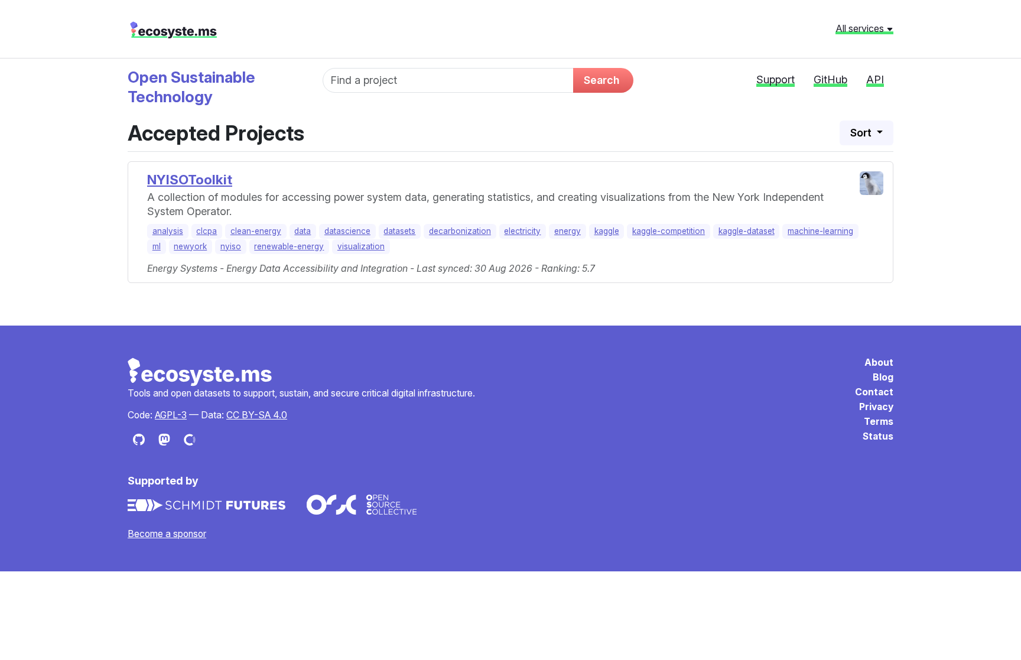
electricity (522, 231)
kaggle (606, 231)
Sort (862, 132)
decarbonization (460, 231)
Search (601, 80)
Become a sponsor (167, 533)
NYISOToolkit (189, 179)
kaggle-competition (668, 231)
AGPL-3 (171, 415)
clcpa (206, 231)
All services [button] (860, 28)
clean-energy (255, 231)
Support (775, 79)
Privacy (876, 406)
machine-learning (820, 231)
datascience (347, 231)
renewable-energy (289, 246)
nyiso (230, 246)
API (875, 79)
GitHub (830, 79)
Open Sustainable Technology (191, 87)
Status (878, 436)
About (878, 362)
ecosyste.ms (173, 30)
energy (567, 231)
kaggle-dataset (746, 231)
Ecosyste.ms (200, 372)
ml (156, 246)
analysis (167, 231)
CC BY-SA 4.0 (256, 415)
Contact (874, 392)
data (302, 231)
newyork (190, 246)
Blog (883, 377)
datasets (399, 231)
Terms (878, 421)
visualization (361, 246)
